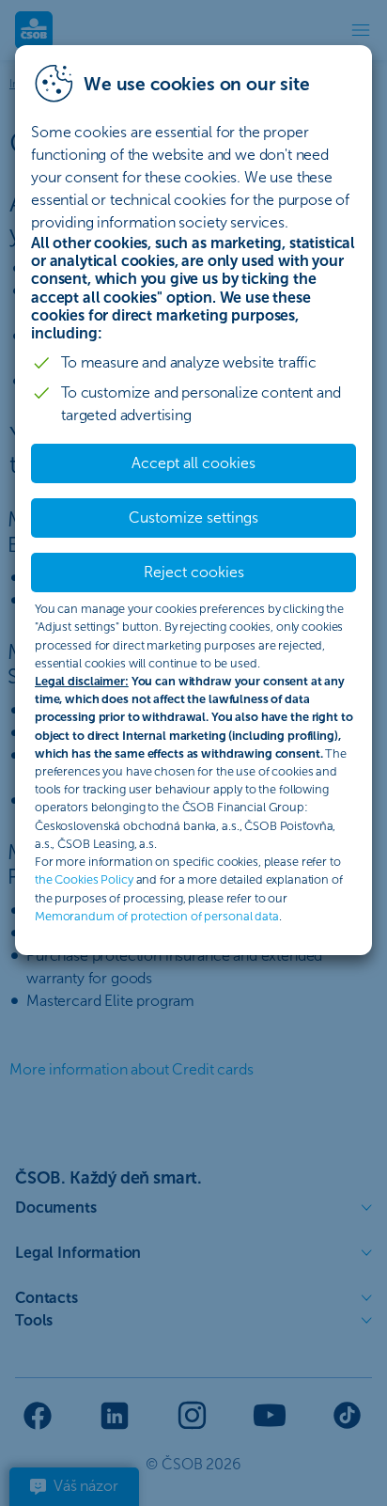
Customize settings (193, 517)
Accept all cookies (193, 463)
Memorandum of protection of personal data (157, 916)
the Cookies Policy (84, 879)
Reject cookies (194, 572)
